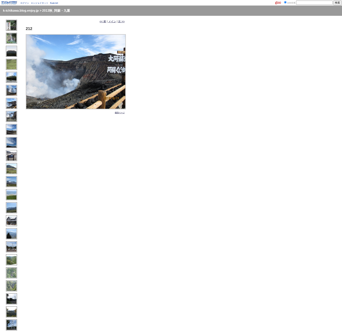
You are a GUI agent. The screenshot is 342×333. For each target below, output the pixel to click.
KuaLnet (54, 3)
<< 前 (103, 21)
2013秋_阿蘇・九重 (56, 10)
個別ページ (120, 113)
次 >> (121, 21)
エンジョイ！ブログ (9, 3)
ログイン (24, 3)
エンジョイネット (39, 3)
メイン (112, 21)
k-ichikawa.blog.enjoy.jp (21, 10)
